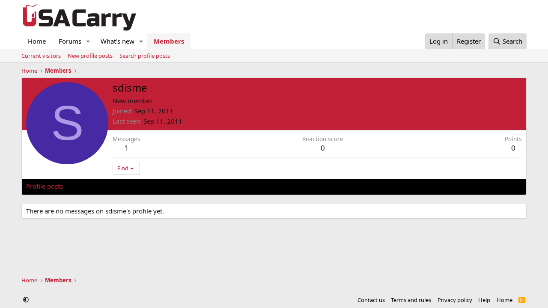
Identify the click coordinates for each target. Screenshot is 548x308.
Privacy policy (455, 300)
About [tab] (163, 186)
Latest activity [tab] (91, 186)
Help (484, 300)
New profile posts (90, 55)
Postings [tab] (133, 186)
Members (169, 41)
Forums (70, 41)
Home (37, 41)
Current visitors (41, 55)
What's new (117, 41)
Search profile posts (144, 55)
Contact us (371, 300)
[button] (88, 41)
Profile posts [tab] (44, 186)
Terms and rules (411, 300)
